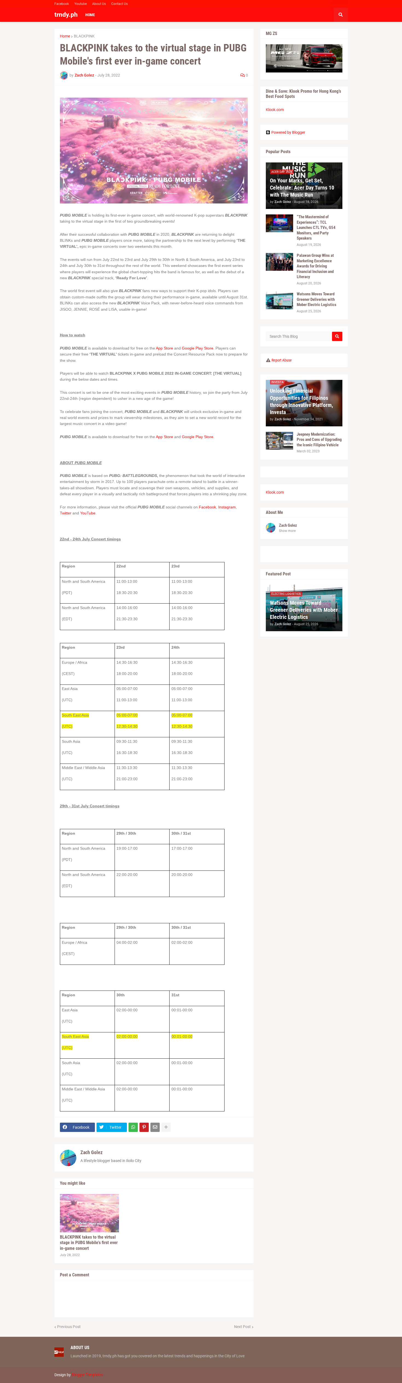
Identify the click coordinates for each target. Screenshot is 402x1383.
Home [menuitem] (90, 15)
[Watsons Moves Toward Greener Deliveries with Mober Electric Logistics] (279, 300)
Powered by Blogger (288, 132)
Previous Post (69, 1326)
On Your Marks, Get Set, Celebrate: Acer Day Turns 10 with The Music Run (302, 187)
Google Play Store (197, 348)
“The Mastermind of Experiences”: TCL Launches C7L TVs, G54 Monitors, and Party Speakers (316, 227)
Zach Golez (91, 1152)
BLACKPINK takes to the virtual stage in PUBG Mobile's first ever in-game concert (89, 1242)
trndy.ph (66, 14)
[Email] (155, 1127)
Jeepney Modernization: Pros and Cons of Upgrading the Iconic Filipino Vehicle (319, 439)
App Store (164, 348)
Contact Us (119, 4)
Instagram (227, 507)
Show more (287, 531)
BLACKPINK (84, 36)
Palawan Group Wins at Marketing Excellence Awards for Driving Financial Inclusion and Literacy (315, 266)
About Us (99, 4)
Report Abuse (282, 360)
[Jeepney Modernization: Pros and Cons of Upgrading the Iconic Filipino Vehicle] (279, 441)
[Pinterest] (144, 1127)
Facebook (61, 4)
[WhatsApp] (133, 1127)
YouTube (87, 513)
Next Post (242, 1326)
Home (65, 36)
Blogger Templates (87, 1375)
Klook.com (275, 109)
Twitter (65, 513)
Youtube (80, 4)
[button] (341, 15)
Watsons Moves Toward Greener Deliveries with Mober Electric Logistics (316, 299)
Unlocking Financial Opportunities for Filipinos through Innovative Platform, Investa (301, 401)
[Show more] (166, 1127)
